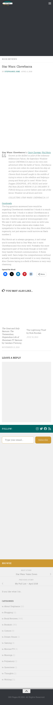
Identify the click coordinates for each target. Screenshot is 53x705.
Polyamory (9, 661)
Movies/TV (9, 649)
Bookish (8, 624)
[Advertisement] (26, 28)
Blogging (8, 612)
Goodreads (7, 203)
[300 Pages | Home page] (9, 3)
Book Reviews (9, 59)
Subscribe (43, 439)
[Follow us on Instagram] (37, 428)
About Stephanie (12, 606)
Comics (7, 630)
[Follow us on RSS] (49, 428)
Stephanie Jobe (12, 71)
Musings (8, 655)
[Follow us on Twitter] (41, 428)
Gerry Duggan (34, 152)
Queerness (9, 667)
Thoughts (9, 673)
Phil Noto (46, 152)
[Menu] (50, 3)
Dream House (10, 636)
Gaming (8, 643)
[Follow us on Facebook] (45, 428)
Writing (7, 679)
